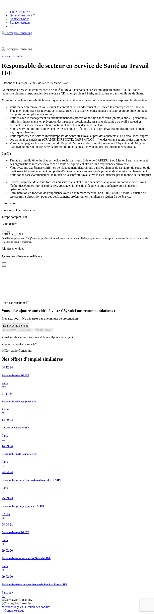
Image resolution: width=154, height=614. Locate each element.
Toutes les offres (20, 11)
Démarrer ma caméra (15, 325)
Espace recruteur (20, 22)
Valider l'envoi (43, 329)
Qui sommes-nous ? (22, 15)
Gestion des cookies (37, 607)
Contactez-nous (19, 19)
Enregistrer (9, 329)
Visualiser (25, 329)
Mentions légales (12, 607)
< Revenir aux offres (12, 56)
